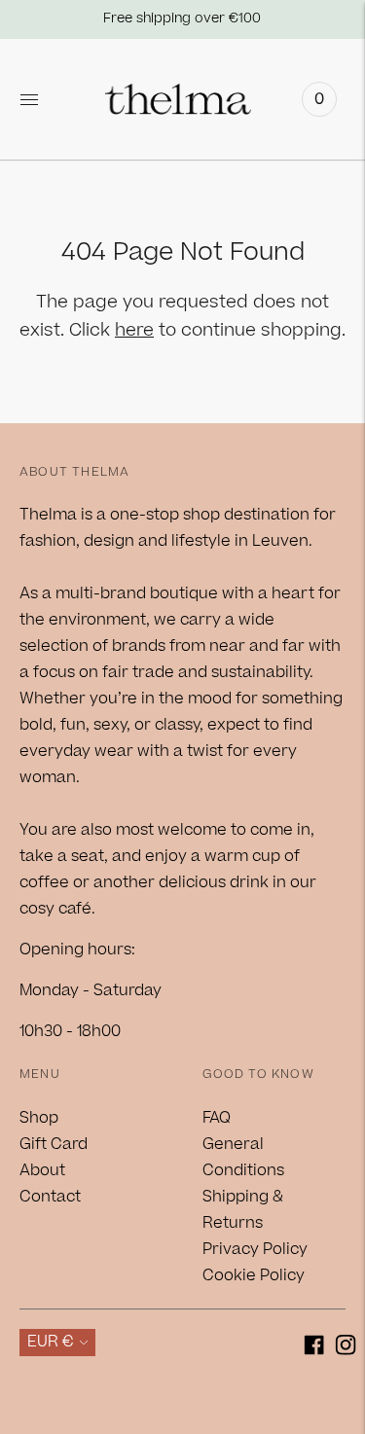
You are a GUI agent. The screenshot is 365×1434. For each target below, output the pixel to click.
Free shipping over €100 (182, 18)
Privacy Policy (255, 1249)
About (42, 1170)
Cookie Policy (253, 1275)
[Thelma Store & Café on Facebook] (314, 1349)
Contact (50, 1196)
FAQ (216, 1118)
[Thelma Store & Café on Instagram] (346, 1349)
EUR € (50, 1341)
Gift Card (53, 1144)
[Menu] (29, 99)
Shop (38, 1118)
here (134, 330)
